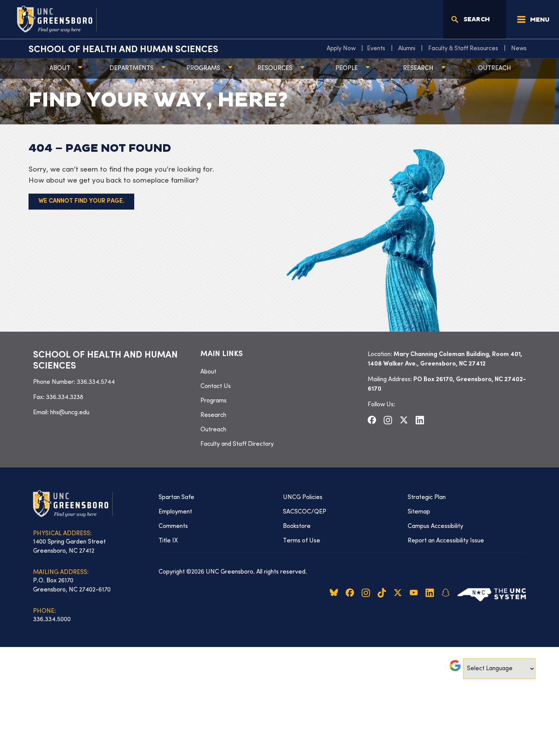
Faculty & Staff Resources (463, 49)
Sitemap (419, 512)
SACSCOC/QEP (304, 512)
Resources (274, 68)
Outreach (494, 68)
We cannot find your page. (81, 201)
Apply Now (341, 49)
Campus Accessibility (435, 526)
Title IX (168, 541)
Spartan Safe (176, 497)
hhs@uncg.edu (69, 413)
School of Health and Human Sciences (123, 50)
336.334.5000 (52, 620)
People (346, 68)
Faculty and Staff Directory (237, 444)
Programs (203, 68)
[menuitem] (343, 48)
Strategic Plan (427, 497)
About (59, 68)
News (519, 49)
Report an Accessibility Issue (446, 541)
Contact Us (215, 386)
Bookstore (297, 526)
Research (418, 68)
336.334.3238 (64, 397)
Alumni (406, 49)
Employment (175, 512)
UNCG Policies (302, 497)
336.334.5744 (96, 382)
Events (376, 49)
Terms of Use (301, 541)
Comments (173, 526)
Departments (132, 68)
